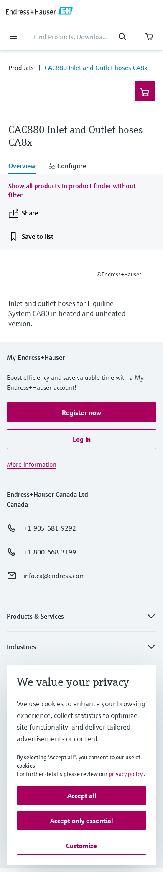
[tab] (25, 166)
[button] (81, 412)
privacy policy (126, 774)
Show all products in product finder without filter (72, 190)
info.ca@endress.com (54, 575)
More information (31, 464)
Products (21, 67)
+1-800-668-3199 (49, 552)
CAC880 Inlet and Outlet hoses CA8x (96, 67)
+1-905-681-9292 (49, 528)
